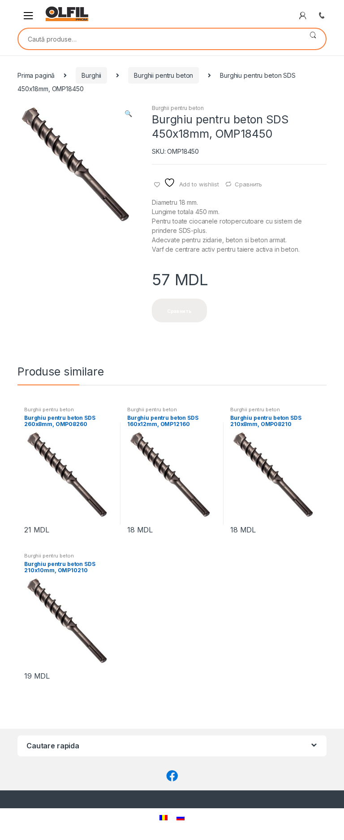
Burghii (91, 75)
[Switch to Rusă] (180, 817)
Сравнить (248, 184)
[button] (128, 114)
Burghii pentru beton (163, 75)
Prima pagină (36, 75)
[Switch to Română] (163, 817)
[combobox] (159, 39)
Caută (313, 39)
